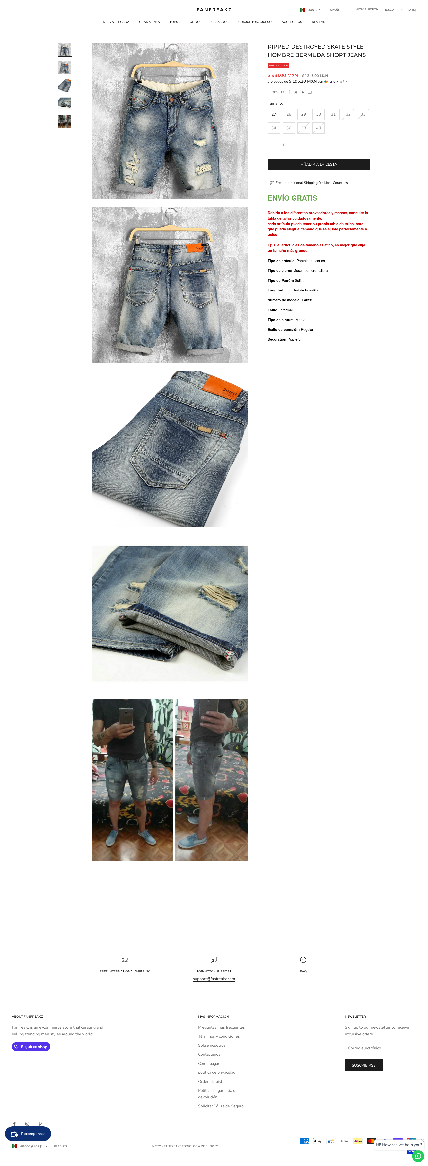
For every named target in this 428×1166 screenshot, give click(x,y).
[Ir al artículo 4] (65, 103)
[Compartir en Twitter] (296, 92)
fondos (194, 22)
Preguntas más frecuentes (221, 1027)
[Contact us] (418, 1156)
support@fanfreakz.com (214, 979)
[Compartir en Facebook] (289, 92)
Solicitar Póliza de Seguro (221, 1106)
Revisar (318, 22)
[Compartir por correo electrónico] (310, 92)
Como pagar (208, 1063)
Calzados (219, 22)
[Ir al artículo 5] (65, 121)
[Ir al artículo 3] (65, 85)
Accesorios (292, 22)
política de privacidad (216, 1072)
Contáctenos (209, 1054)
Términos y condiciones (219, 1036)
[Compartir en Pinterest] (303, 92)
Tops (174, 22)
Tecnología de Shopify (200, 1146)
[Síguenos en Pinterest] (40, 1123)
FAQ (303, 971)
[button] (319, 81)
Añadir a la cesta (319, 164)
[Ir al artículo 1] (65, 50)
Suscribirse (363, 1065)
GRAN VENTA (149, 22)
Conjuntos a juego (255, 22)
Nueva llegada (116, 22)
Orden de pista (211, 1081)
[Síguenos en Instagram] (27, 1123)
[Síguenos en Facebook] (14, 1123)
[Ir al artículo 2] (65, 67)
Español (335, 10)
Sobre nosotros (212, 1045)
